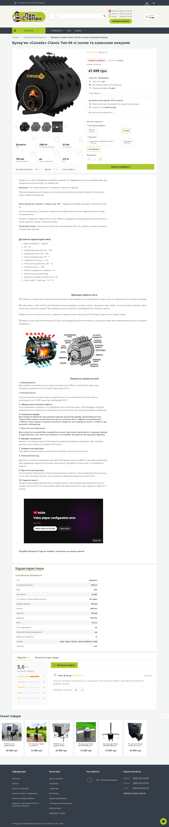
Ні (82, 690)
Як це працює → (96, 93)
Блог (69, 30)
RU (154, 3)
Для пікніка (54, 793)
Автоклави (53, 783)
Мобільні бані (55, 808)
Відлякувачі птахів (57, 813)
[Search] (104, 16)
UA (147, 3)
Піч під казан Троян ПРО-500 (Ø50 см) (86, 745)
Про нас (15, 783)
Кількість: (92, 155)
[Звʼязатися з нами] (163, 821)
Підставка (92, 137)
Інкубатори (54, 788)
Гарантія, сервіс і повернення (25, 793)
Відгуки (78, 30)
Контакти (16, 778)
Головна (15, 37)
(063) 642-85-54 (122, 16)
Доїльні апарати (56, 778)
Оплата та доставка (20, 788)
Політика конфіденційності (23, 798)
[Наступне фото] (66, 127)
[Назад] (162, 716)
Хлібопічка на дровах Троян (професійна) (59, 745)
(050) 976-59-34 (122, 11)
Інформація (56, 30)
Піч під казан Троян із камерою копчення (36, 745)
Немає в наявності (120, 166)
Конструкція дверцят (96, 125)
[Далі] (167, 716)
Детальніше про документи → (101, 112)
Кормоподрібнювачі (58, 798)
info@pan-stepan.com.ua (134, 793)
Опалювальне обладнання (35, 37)
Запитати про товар (47, 657)
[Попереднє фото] (16, 127)
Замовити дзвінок (120, 21)
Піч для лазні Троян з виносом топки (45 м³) (135, 745)
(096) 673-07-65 (122, 14)
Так (76, 690)
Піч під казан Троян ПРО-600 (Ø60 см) (110, 745)
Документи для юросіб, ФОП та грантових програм (25, 804)
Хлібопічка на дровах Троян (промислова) (9, 745)
